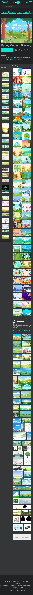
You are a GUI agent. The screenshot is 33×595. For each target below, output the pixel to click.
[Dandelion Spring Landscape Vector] (26, 152)
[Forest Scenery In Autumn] (17, 80)
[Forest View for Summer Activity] (26, 256)
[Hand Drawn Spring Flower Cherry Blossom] (26, 208)
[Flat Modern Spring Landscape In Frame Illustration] (17, 144)
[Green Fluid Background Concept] (17, 256)
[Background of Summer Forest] (26, 144)
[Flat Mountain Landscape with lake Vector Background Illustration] (26, 216)
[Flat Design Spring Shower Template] (26, 96)
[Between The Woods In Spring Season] (17, 264)
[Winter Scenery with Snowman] (26, 192)
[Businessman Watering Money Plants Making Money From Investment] (17, 72)
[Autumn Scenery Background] (17, 176)
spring (5, 12)
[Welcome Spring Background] (26, 200)
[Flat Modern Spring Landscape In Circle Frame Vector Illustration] (26, 136)
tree (19, 12)
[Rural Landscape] (17, 184)
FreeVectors (11, 2)
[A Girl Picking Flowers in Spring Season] (26, 160)
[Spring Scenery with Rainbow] (17, 192)
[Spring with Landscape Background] (26, 80)
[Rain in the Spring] (17, 96)
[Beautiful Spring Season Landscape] (17, 88)
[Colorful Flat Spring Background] (17, 280)
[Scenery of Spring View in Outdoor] (17, 112)
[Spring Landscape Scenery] (17, 216)
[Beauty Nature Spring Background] (17, 120)
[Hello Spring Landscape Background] (26, 304)
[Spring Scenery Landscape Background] (26, 104)
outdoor (12, 12)
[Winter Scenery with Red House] (17, 200)
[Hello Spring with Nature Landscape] (26, 312)
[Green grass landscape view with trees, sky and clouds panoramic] (5, 102)
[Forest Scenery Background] (26, 128)
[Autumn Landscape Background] (26, 168)
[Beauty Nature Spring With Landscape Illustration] (26, 112)
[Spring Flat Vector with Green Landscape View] (17, 128)
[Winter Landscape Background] (26, 288)
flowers (26, 12)
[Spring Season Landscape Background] (17, 312)
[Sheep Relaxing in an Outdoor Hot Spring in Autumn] (5, 74)
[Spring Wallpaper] (26, 240)
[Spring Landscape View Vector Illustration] (26, 120)
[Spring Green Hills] (17, 240)
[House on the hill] (17, 104)
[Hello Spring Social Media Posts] (17, 168)
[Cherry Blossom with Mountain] (26, 224)
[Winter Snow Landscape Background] (17, 296)
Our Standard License (12, 59)
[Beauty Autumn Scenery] (17, 152)
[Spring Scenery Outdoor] (26, 184)
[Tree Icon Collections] (17, 272)
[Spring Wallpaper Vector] (26, 88)
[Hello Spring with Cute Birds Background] (26, 272)
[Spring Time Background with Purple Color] (26, 296)
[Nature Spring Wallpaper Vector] (17, 160)
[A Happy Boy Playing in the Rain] (17, 136)
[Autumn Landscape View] (26, 264)
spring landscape (22, 330)
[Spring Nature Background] (17, 304)
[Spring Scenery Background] (17, 208)
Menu (27, 2)
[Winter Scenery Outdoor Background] (17, 288)
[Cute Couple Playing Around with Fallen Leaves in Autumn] (17, 224)
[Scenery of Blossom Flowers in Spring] (26, 232)
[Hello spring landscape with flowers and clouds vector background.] (5, 119)
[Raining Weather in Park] (26, 176)
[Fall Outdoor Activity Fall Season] (26, 280)
